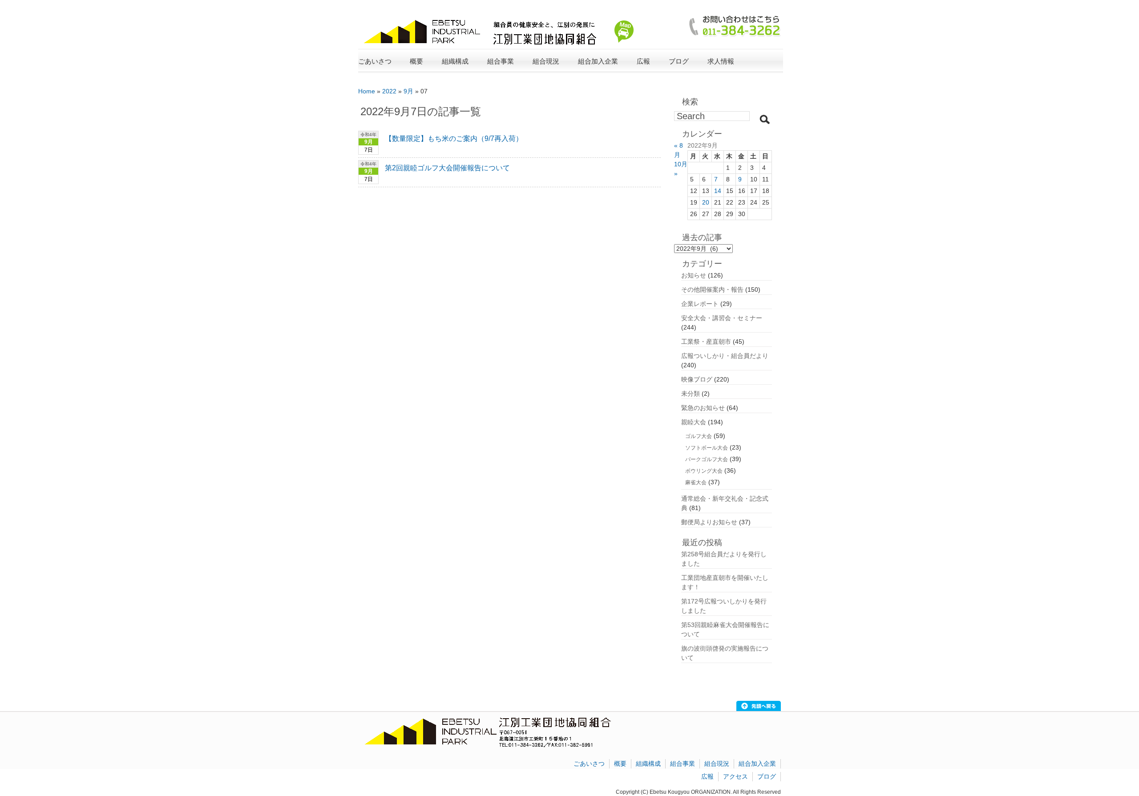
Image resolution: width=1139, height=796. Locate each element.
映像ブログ (696, 379)
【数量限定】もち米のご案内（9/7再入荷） (454, 138)
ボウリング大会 (704, 471)
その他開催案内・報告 (712, 289)
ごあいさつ (375, 61)
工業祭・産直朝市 (706, 341)
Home (366, 91)
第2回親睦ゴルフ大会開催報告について (447, 168)
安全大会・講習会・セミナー (721, 318)
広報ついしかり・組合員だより (724, 355)
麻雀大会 (696, 482)
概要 (620, 763)
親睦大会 (693, 422)
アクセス (735, 776)
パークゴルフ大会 (706, 459)
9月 (408, 91)
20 (705, 202)
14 (717, 190)
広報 (707, 776)
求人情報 (720, 61)
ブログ (679, 61)
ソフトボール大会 (706, 448)
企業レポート (700, 303)
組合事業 (682, 763)
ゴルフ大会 (698, 436)
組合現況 (716, 763)
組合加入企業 (757, 763)
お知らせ (693, 275)
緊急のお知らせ (703, 407)
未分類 (690, 393)
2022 (389, 91)
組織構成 (648, 763)
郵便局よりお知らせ (709, 522)
